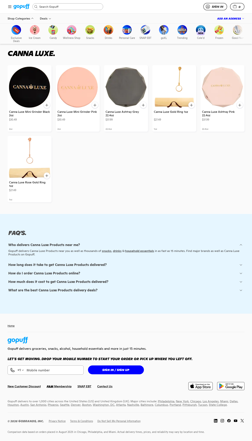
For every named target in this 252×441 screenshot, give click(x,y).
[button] (237, 6)
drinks (117, 251)
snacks (106, 251)
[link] (21, 7)
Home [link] (11, 325)
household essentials (139, 251)
